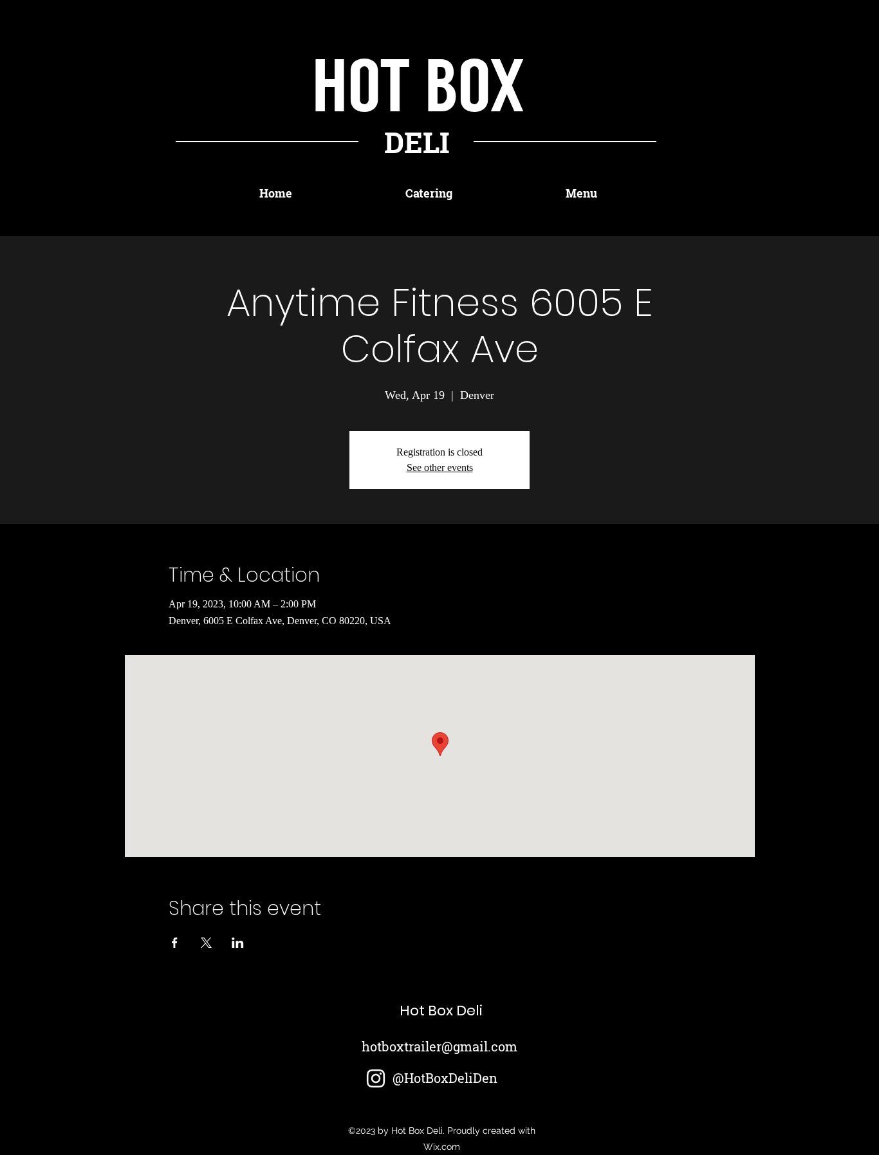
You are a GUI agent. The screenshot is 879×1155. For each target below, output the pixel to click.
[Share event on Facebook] (175, 943)
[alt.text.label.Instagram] (376, 1078)
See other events (440, 467)
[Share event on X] (206, 943)
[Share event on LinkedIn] (238, 943)
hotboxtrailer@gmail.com (439, 1046)
